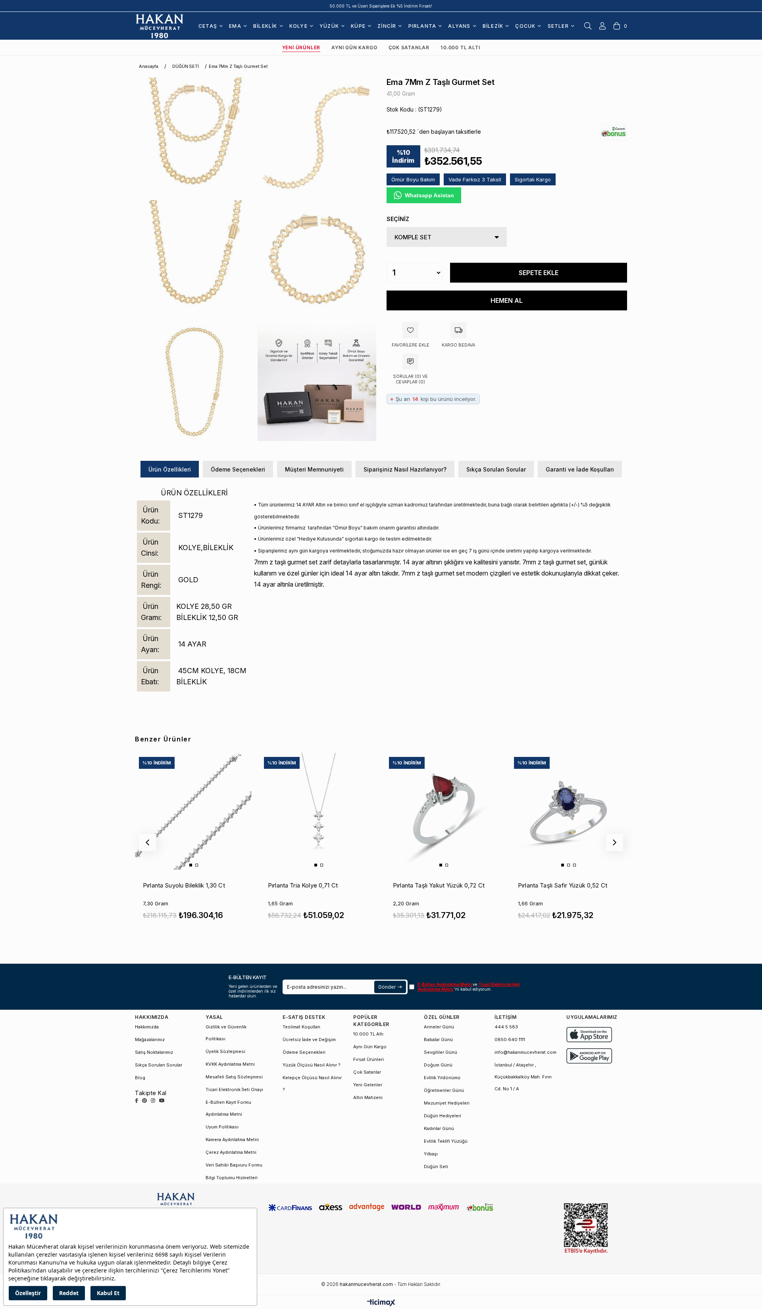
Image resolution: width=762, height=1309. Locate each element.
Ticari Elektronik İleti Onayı (234, 1089)
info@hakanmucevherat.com (525, 1052)
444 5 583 (506, 1027)
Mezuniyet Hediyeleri (447, 1103)
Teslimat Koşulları (301, 1027)
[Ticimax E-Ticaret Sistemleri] (381, 1303)
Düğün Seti (436, 1166)
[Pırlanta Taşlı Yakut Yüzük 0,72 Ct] (443, 811)
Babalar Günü (438, 1039)
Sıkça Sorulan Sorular (496, 469)
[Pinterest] (144, 1100)
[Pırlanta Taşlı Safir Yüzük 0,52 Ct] (568, 811)
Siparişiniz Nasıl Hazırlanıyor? (405, 469)
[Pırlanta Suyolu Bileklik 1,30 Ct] (193, 811)
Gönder (386, 987)
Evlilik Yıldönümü (442, 1077)
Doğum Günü (438, 1065)
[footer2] (589, 1034)
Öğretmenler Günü (444, 1090)
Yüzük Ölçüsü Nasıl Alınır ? (312, 1065)
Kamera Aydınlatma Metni (232, 1139)
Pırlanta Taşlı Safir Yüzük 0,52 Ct (562, 885)
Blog (140, 1077)
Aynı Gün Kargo (354, 47)
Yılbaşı (431, 1154)
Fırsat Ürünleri (368, 1059)
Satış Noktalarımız (154, 1052)
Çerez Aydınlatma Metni (231, 1152)
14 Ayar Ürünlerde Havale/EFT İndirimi (381, 6)
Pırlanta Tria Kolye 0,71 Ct (303, 885)
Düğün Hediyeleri (442, 1115)
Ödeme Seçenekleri (238, 469)
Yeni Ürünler (301, 47)
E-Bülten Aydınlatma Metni (445, 984)
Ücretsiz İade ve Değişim (309, 1039)
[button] (190, 865)
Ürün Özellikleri (169, 469)
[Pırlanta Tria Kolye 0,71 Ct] (318, 811)
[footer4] (589, 1056)
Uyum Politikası (222, 1127)
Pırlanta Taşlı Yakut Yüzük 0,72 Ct (439, 885)
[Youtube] (162, 1100)
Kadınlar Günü (439, 1128)
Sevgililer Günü (440, 1052)
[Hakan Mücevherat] (159, 26)
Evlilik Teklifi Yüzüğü (446, 1141)
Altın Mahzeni (368, 1097)
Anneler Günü (439, 1027)
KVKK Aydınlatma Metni (230, 1064)
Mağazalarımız (150, 1039)
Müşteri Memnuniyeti (314, 469)
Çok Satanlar (409, 47)
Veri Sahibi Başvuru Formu (234, 1165)
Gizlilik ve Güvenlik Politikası (226, 1032)
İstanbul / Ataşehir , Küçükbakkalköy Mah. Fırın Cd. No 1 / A (523, 1076)
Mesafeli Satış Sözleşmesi (234, 1077)
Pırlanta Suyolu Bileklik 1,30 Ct (184, 885)
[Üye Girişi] (602, 25)
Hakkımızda (147, 1027)
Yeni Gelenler (367, 1085)
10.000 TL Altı (460, 47)
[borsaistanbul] (586, 1229)
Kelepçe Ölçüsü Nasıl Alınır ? (312, 1083)
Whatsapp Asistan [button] (429, 195)
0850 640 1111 (510, 1039)
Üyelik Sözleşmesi (225, 1051)
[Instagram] (153, 1100)
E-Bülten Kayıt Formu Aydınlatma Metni (228, 1108)
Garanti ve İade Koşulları (580, 469)
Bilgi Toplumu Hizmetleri (232, 1177)
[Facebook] (136, 1100)
